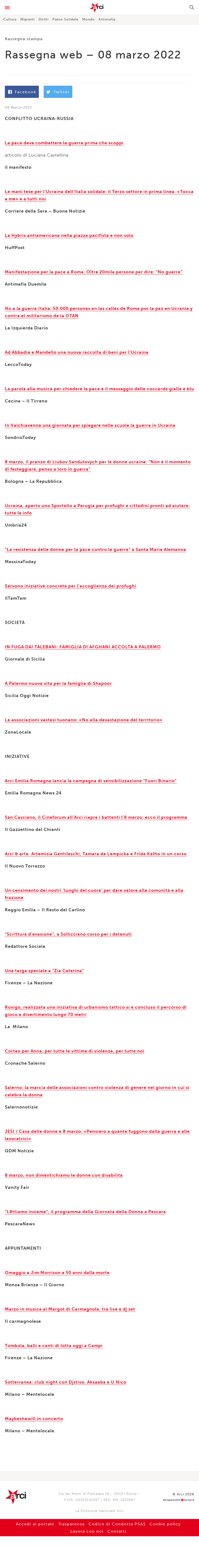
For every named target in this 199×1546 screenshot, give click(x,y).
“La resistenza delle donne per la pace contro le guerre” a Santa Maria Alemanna (95, 549)
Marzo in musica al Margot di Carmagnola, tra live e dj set (70, 1309)
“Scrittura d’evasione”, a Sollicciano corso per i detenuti (68, 934)
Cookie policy (165, 1524)
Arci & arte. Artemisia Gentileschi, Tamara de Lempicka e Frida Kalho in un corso (96, 854)
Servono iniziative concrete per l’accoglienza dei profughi (70, 586)
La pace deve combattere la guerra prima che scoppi (64, 143)
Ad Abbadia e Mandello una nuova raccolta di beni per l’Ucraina (77, 352)
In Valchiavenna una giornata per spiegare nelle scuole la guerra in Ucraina (90, 425)
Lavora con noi (87, 1531)
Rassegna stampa (24, 39)
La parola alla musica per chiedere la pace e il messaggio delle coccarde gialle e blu (99, 388)
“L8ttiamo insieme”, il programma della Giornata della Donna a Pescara (85, 1211)
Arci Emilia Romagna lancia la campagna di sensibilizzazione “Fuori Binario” (91, 780)
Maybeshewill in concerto (34, 1418)
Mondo (88, 19)
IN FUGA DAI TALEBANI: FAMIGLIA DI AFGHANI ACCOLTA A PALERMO (83, 647)
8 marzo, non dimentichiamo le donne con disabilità (64, 1175)
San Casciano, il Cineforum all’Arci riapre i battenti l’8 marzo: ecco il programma (96, 817)
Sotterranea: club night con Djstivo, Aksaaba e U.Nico (65, 1382)
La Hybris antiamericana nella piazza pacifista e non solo (69, 235)
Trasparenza (71, 1524)
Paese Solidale (65, 19)
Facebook (25, 92)
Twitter (62, 92)
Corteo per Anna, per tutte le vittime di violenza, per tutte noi (74, 1051)
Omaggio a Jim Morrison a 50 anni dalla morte (57, 1272)
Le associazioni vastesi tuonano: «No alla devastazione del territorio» (84, 720)
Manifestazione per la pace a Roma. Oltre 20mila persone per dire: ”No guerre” (93, 272)
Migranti (27, 19)
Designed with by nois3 (178, 1500)
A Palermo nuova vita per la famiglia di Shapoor (58, 683)
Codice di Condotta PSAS (117, 1524)
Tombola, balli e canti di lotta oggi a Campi (54, 1345)
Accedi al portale (35, 1524)
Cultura (10, 19)
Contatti (117, 1531)
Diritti (44, 19)
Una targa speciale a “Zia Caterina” (44, 970)
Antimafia (107, 19)
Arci (99, 8)
